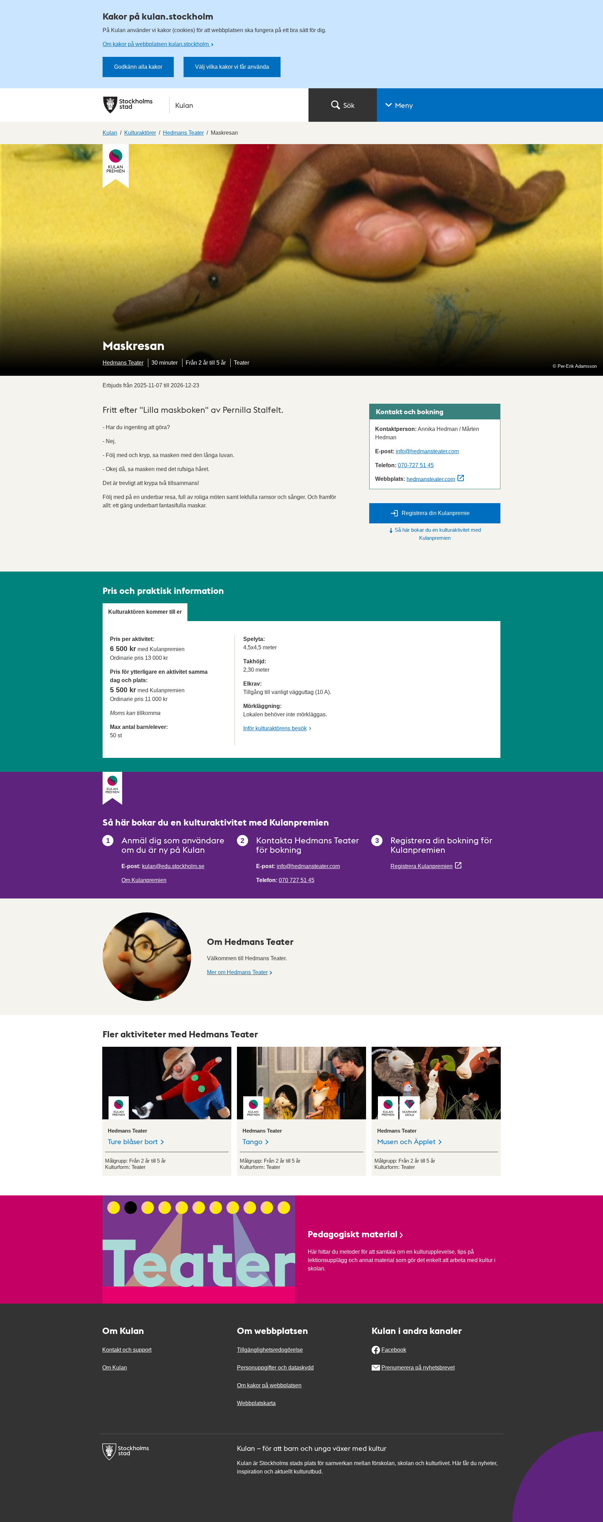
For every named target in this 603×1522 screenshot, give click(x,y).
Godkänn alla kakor (138, 67)
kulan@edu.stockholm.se (173, 866)
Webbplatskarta (256, 1403)
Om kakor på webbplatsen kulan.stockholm (156, 44)
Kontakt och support (126, 1350)
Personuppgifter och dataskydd (275, 1368)
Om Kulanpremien (143, 880)
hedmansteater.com (431, 479)
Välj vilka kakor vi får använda (232, 67)
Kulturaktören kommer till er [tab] (145, 612)
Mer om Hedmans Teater (237, 972)
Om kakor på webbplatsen (269, 1385)
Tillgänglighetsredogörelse (270, 1350)
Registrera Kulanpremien (421, 866)
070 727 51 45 (296, 880)
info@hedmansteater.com (427, 451)
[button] (490, 105)
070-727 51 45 (416, 465)
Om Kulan (114, 1368)
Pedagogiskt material (352, 1234)
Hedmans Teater (123, 363)
